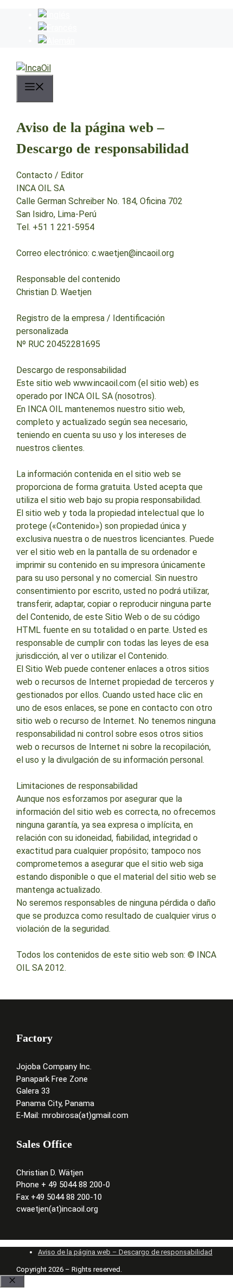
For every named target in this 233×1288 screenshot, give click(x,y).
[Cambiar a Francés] (57, 28)
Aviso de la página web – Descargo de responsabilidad (125, 1252)
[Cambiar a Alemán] (56, 41)
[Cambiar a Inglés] (54, 15)
